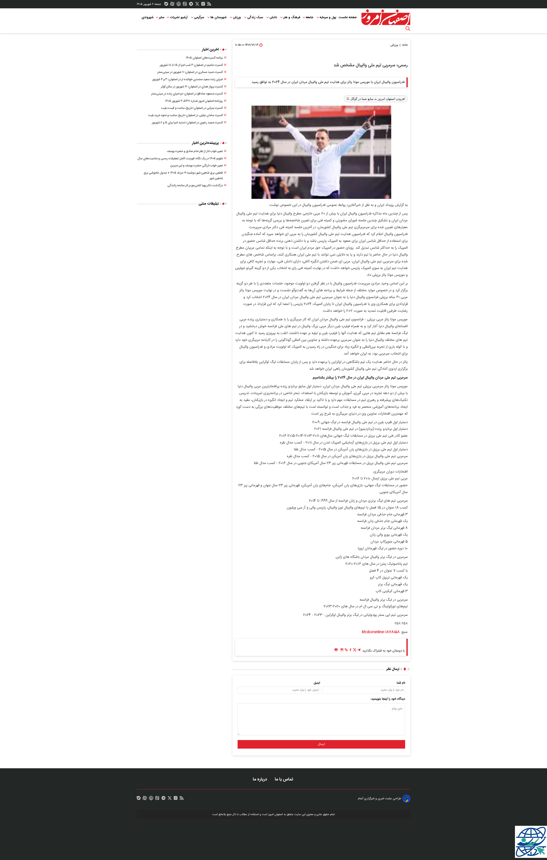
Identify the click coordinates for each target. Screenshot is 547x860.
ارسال (321, 744)
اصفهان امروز (275, 814)
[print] (336, 649)
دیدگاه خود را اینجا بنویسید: (387, 699)
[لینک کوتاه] (346, 651)
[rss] (209, 5)
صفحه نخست (347, 17)
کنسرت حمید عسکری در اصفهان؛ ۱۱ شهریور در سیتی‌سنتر (190, 72)
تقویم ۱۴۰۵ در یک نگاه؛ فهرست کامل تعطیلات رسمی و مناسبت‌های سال (180, 158)
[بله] (166, 5)
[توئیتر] (197, 5)
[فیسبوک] (350, 651)
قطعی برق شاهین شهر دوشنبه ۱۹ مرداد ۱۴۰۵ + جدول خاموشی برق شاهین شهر (183, 175)
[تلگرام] (191, 4)
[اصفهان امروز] (385, 17)
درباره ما (260, 779)
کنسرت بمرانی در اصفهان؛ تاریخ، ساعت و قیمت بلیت (192, 108)
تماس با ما (284, 779)
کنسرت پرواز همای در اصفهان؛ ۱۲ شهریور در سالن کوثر (192, 86)
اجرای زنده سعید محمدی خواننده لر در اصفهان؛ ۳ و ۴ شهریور (187, 79)
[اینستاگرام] (203, 5)
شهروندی (147, 17)
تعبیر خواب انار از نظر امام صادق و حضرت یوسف (195, 151)
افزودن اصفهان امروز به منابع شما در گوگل (377, 98)
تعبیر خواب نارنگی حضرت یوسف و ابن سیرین (196, 165)
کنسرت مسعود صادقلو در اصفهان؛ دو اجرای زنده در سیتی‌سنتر (187, 93)
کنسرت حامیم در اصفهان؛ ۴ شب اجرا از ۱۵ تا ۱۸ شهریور (191, 65)
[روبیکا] (178, 4)
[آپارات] (172, 5)
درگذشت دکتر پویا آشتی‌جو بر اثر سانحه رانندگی (195, 185)
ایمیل (317, 683)
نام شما (401, 683)
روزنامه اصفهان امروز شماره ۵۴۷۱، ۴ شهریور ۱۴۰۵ (194, 101)
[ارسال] (342, 651)
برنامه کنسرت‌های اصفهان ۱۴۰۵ (204, 58)
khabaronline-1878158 (381, 632)
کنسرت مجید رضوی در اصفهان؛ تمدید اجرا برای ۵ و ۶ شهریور (187, 122)
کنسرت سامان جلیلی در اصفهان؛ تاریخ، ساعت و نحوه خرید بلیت (185, 115)
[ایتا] (185, 5)
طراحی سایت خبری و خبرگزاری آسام (379, 798)
